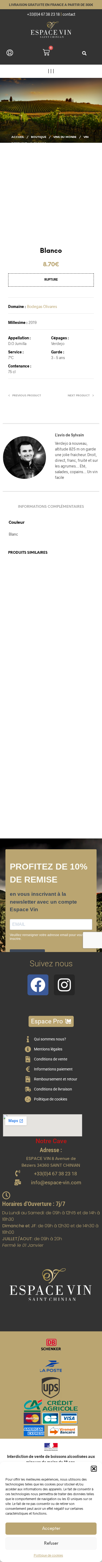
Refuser (51, 1543)
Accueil (17, 137)
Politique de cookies (48, 1555)
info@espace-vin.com (56, 1182)
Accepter (51, 1529)
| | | (51, 71)
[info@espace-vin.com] (17, 1182)
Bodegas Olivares (42, 306)
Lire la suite (65, 671)
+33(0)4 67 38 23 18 (43, 14)
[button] (94, 1468)
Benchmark (63, 647)
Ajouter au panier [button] (27, 675)
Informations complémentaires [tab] (51, 507)
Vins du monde (64, 137)
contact (69, 14)
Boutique (38, 137)
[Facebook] (37, 984)
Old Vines (17, 783)
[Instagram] (64, 984)
